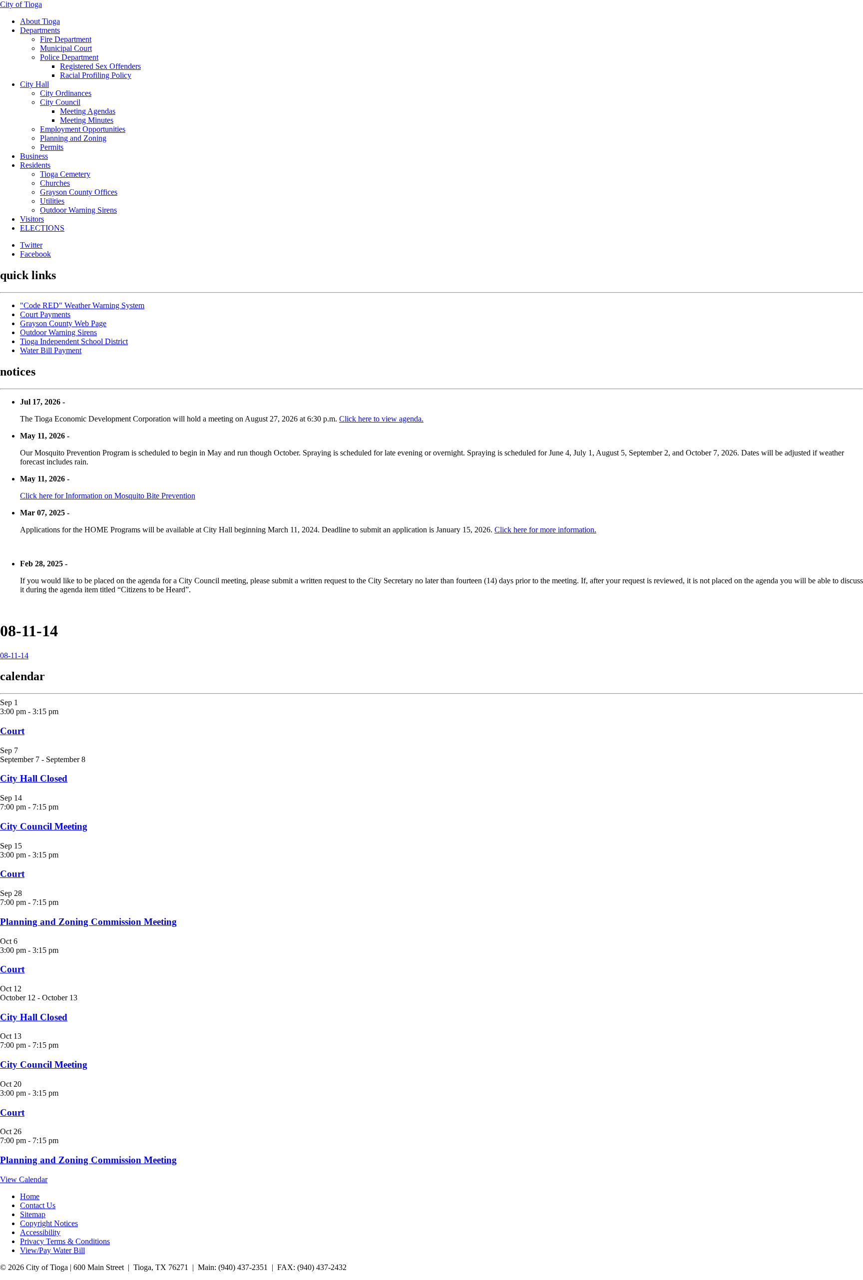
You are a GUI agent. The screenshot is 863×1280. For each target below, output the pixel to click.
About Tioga (40, 21)
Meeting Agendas (87, 111)
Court (12, 731)
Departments (40, 30)
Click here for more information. (545, 529)
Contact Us (37, 1205)
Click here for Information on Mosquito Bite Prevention (107, 495)
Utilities (52, 201)
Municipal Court (66, 48)
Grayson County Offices (78, 192)
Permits (51, 147)
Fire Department (65, 39)
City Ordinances (65, 93)
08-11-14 (14, 655)
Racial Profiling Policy (95, 75)
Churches (55, 183)
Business (34, 156)
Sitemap (32, 1214)
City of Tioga (21, 4)
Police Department (69, 57)
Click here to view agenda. (381, 419)
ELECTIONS (42, 228)
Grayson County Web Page (63, 323)
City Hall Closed (33, 778)
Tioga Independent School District (74, 341)
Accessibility (40, 1232)
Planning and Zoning (73, 138)
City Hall (34, 84)
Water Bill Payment (50, 350)
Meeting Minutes (86, 120)
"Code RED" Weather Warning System (82, 305)
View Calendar (23, 1179)
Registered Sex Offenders (100, 66)
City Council (60, 102)
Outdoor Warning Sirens (78, 210)
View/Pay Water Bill (52, 1250)
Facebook (35, 254)
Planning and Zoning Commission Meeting (88, 921)
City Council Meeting (43, 826)
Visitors (32, 219)
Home (29, 1196)
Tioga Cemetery (65, 174)
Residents (35, 165)
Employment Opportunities (82, 129)
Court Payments (45, 314)
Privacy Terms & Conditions (65, 1241)
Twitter (31, 245)
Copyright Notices (49, 1223)
